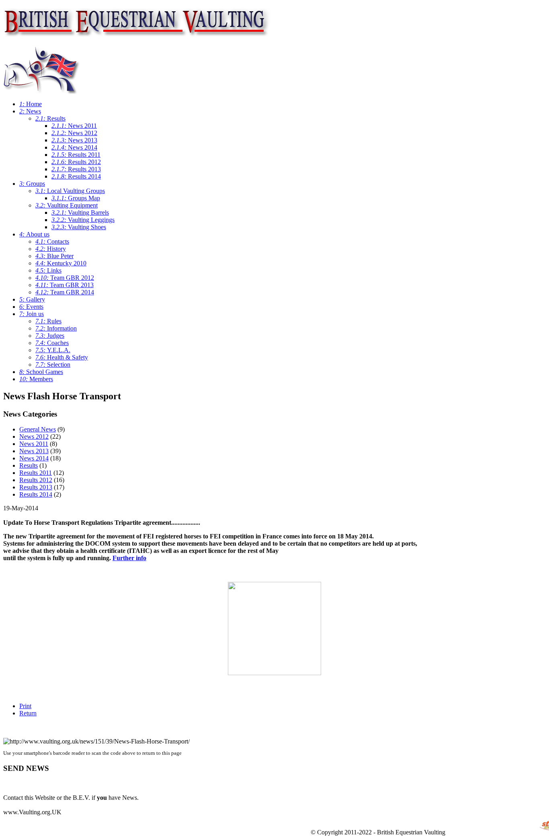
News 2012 (34, 436)
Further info (129, 558)
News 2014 (34, 458)
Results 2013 (35, 487)
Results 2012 (35, 480)
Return (28, 713)
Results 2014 (35, 494)
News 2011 (33, 443)
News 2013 (34, 451)
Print (25, 705)
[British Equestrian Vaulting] (137, 34)
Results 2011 (35, 472)
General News (37, 429)
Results (28, 465)
